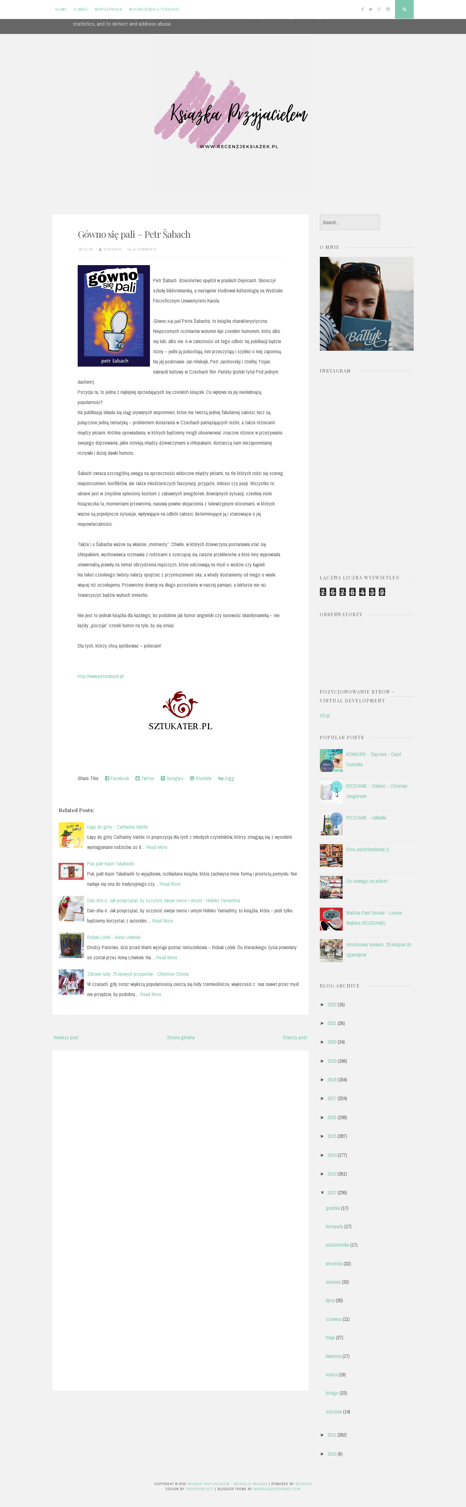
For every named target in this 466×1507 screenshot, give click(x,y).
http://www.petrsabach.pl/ (101, 676)
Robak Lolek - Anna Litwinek (113, 937)
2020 (331, 1041)
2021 (331, 1023)
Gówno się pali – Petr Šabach (134, 234)
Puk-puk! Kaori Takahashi (110, 863)
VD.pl (325, 715)
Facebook (119, 778)
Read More (156, 847)
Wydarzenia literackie (154, 9)
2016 (331, 1117)
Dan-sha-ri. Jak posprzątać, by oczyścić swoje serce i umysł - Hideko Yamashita (163, 900)
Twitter (147, 778)
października (337, 1244)
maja (330, 1337)
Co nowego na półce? (367, 880)
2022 (331, 1004)
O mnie (81, 9)
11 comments (145, 249)
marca (331, 1374)
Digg (228, 778)
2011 (331, 1434)
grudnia (333, 1207)
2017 (331, 1098)
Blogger (303, 1484)
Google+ (174, 778)
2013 (331, 1173)
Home (61, 9)
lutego (332, 1392)
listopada (334, 1226)
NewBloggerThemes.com (277, 1489)
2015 (331, 1135)
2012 (331, 1192)
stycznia (334, 1411)
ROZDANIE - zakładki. (366, 817)
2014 (331, 1154)
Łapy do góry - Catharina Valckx (117, 826)
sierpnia (333, 1281)
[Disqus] (180, 1136)
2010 (331, 1453)
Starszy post (295, 1037)
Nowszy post (66, 1037)
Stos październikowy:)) (367, 849)
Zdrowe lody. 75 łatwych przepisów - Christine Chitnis (138, 973)
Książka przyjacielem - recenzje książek (228, 1484)
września (334, 1263)
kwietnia (333, 1356)
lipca (330, 1300)
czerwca (333, 1318)
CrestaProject (200, 1489)
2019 (331, 1060)
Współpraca (108, 9)
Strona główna (181, 1037)
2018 (331, 1079)
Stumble (202, 778)
